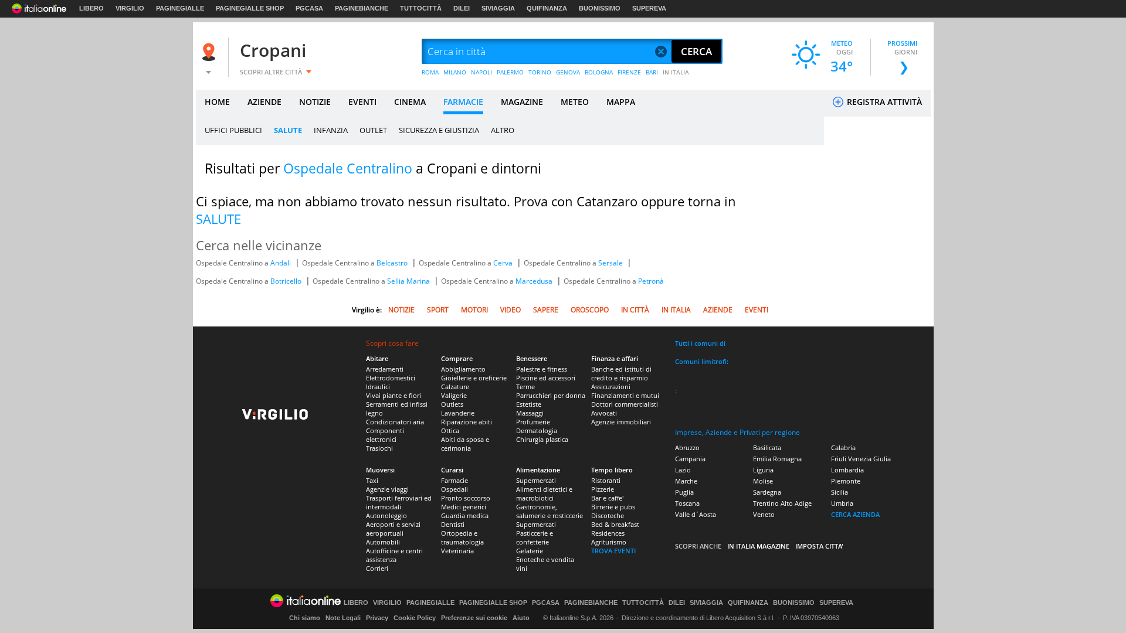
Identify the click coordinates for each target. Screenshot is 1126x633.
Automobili (383, 541)
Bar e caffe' (607, 498)
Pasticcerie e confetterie (534, 537)
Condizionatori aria (395, 421)
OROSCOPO (590, 310)
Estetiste (528, 404)
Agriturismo (608, 541)
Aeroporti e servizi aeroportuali (393, 528)
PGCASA (309, 8)
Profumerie (533, 421)
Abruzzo (687, 447)
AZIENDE (264, 101)
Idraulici (378, 386)
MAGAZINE (522, 101)
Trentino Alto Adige (782, 503)
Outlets (452, 404)
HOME (217, 101)
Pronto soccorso (465, 498)
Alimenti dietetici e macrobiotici (544, 493)
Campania (690, 458)
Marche (686, 481)
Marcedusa (534, 281)
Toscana (687, 503)
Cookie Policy (415, 617)
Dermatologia (536, 430)
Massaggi (530, 413)
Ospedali (454, 489)
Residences (608, 533)
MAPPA (620, 101)
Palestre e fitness (541, 369)
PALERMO (510, 72)
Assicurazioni (610, 386)
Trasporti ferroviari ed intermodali (399, 502)
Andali (281, 263)
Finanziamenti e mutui (625, 395)
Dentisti (452, 524)
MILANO (454, 72)
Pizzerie (602, 489)
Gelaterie (529, 550)
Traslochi (379, 448)
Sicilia (839, 492)
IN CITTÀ (635, 310)
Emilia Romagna (777, 458)
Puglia (684, 492)
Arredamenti (384, 369)
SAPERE (545, 310)
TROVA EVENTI (613, 550)
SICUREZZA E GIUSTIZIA (439, 130)
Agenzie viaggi (387, 489)
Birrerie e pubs (613, 506)
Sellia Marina (409, 281)
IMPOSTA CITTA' (819, 546)
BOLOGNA (599, 72)
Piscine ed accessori (545, 377)
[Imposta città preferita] (210, 52)
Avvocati (604, 413)
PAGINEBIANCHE (361, 8)
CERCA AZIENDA (855, 514)
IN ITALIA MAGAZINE (758, 546)
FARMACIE (463, 101)
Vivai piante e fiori (393, 395)
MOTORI (474, 310)
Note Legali (343, 617)
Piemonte (845, 481)
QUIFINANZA (547, 8)
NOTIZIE (315, 101)
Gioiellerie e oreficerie (474, 377)
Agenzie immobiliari (621, 421)
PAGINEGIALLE (180, 8)
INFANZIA (331, 130)
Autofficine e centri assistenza (394, 555)
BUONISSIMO (599, 8)
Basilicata (767, 447)
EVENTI (362, 101)
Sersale (611, 263)
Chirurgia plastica (542, 439)
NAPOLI (481, 72)
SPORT (438, 310)
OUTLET (373, 130)
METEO (575, 101)
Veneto (764, 514)
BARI (652, 72)
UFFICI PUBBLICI (233, 130)
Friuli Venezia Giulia (861, 458)
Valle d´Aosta (695, 514)
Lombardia (847, 469)
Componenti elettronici (385, 435)
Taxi (372, 480)
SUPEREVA (649, 8)
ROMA (430, 72)
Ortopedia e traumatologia (462, 537)
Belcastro (393, 263)
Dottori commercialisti (624, 404)
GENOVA (568, 72)
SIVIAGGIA (498, 8)
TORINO (539, 72)
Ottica (450, 430)
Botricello (286, 281)
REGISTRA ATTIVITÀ (883, 101)
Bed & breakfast (615, 524)
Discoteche (607, 515)
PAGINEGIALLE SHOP (250, 8)
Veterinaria (457, 550)
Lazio (683, 469)
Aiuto (521, 617)
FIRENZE (629, 72)
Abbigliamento (463, 369)
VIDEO (510, 310)
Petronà (651, 281)
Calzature (455, 386)
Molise (763, 481)
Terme (525, 386)
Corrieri (377, 568)
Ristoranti (605, 480)
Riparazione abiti (466, 421)
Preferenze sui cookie (474, 617)
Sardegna (767, 492)
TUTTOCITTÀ (421, 8)
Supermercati (536, 480)
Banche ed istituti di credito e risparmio (621, 373)
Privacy (377, 617)
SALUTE (288, 130)
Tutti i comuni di (700, 343)
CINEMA (410, 101)
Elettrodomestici (390, 377)
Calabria (843, 447)
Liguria (763, 469)
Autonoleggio (386, 515)
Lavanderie (457, 413)
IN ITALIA (676, 72)
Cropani (273, 50)
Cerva (503, 263)
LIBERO (91, 8)
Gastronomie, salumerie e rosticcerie (549, 511)
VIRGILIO (130, 8)
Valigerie (454, 395)
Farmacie (454, 480)
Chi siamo (304, 617)
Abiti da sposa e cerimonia (465, 443)
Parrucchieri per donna (550, 395)
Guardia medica (465, 515)
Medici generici (463, 506)
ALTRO (502, 130)
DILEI (461, 8)
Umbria (842, 503)
